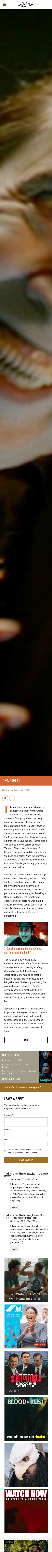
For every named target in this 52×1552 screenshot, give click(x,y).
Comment (8, 1114)
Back (26, 1040)
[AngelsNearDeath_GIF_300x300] (26, 1490)
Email (7, 1139)
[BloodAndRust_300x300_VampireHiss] (26, 1398)
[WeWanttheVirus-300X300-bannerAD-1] (26, 1259)
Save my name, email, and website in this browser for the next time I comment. (24, 1151)
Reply (14, 1207)
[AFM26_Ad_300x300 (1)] (26, 1305)
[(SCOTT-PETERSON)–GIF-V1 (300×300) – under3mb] (26, 1352)
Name (7, 1129)
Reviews (9, 1542)
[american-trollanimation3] (26, 1444)
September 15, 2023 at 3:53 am (24, 1179)
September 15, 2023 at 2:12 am (24, 1221)
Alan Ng (9, 790)
